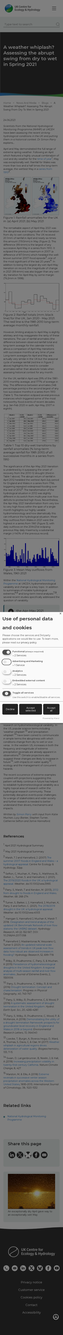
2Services (19, 655)
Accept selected (31, 709)
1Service (18, 665)
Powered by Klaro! (51, 718)
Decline (10, 709)
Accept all (51, 709)
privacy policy (29, 642)
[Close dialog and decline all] (60, 614)
